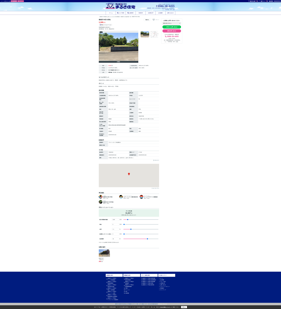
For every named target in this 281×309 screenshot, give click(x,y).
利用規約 (162, 288)
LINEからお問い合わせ (171, 27)
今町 (106, 27)
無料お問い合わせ (171, 30)
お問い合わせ (163, 284)
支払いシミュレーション (106, 24)
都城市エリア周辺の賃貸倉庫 (149, 281)
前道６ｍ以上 (111, 86)
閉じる (184, 307)
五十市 (114, 72)
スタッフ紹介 (163, 281)
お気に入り (157, 19)
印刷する (147, 19)
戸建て (126, 288)
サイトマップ (163, 289)
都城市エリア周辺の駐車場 (148, 284)
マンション (127, 289)
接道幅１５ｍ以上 (103, 86)
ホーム (161, 278)
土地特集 (127, 293)
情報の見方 (157, 160)
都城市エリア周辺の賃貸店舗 (149, 278)
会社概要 (162, 279)
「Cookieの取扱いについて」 (165, 307)
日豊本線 (110, 72)
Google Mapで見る (155, 188)
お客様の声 (162, 283)
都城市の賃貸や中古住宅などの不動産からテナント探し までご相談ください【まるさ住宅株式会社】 (136, 304)
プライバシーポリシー (165, 286)
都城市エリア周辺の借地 (148, 283)
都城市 (103, 27)
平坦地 (116, 86)
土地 (126, 291)
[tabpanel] (149, 34)
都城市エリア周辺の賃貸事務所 (149, 279)
